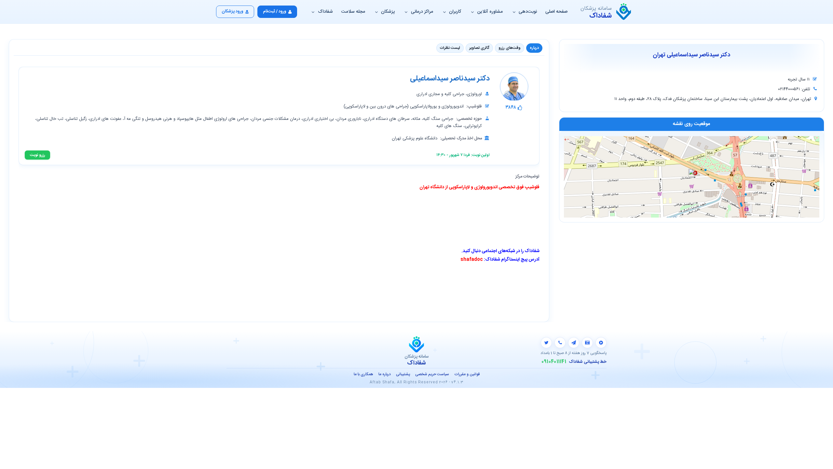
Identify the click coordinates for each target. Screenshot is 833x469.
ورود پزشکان (232, 11)
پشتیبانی (403, 374)
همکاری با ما (363, 374)
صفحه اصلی (556, 12)
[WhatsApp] (560, 342)
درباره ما (384, 374)
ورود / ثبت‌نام (274, 11)
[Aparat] (601, 342)
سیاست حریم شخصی (432, 374)
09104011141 (553, 362)
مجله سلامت (353, 12)
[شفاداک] (624, 12)
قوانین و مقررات (467, 374)
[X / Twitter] (546, 342)
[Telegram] (573, 342)
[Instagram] (587, 342)
